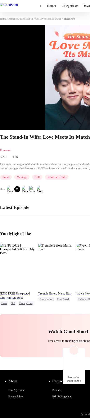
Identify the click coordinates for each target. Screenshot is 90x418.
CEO (37, 177)
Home (51, 6)
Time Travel (63, 299)
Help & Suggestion (61, 396)
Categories (69, 6)
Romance (13, 18)
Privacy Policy (15, 396)
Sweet (6, 177)
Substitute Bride (57, 177)
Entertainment (46, 299)
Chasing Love (25, 303)
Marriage (22, 177)
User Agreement (16, 390)
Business (56, 390)
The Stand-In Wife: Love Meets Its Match (40, 18)
